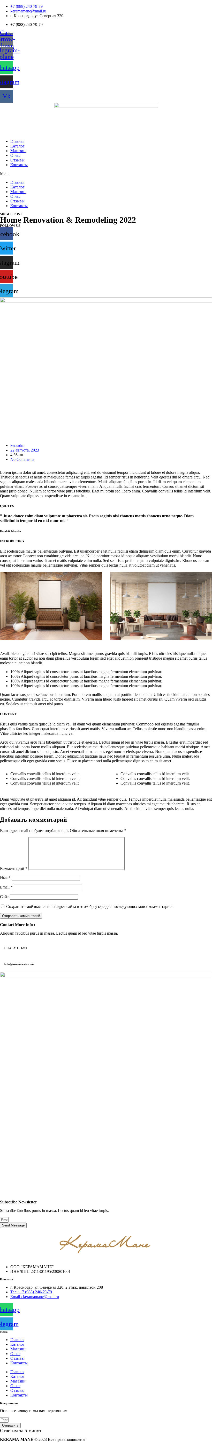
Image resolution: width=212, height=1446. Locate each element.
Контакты (19, 165)
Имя (5, 877)
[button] (106, 173)
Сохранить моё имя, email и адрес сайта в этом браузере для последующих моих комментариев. (90, 906)
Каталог (17, 146)
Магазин (18, 151)
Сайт (4, 896)
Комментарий (13, 868)
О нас (15, 155)
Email (6, 887)
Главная (17, 141)
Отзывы (17, 160)
